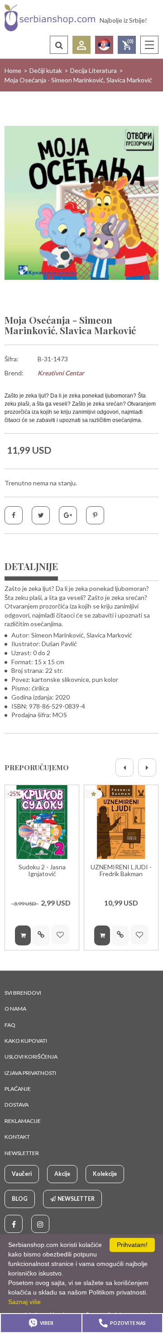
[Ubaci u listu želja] (60, 935)
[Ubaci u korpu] (23, 935)
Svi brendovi (23, 992)
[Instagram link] (40, 1224)
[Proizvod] (42, 822)
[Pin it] (95, 515)
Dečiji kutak (45, 70)
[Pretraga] (59, 45)
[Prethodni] (124, 767)
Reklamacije (23, 1120)
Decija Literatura (93, 70)
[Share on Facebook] (14, 515)
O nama (15, 1008)
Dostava (17, 1104)
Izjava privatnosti (30, 1072)
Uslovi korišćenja (31, 1056)
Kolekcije (105, 1173)
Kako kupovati (26, 1040)
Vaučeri (22, 1173)
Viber (46, 1323)
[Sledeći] (147, 767)
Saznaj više (24, 1301)
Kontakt (17, 1136)
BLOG (20, 1198)
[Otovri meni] (149, 45)
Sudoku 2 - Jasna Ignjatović (42, 870)
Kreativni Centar (61, 373)
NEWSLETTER (22, 1153)
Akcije (62, 1173)
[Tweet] (41, 515)
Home (13, 70)
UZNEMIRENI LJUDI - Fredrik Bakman (121, 870)
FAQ (10, 1024)
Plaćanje (18, 1088)
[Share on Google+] (68, 515)
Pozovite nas (128, 1323)
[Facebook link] (14, 1224)
